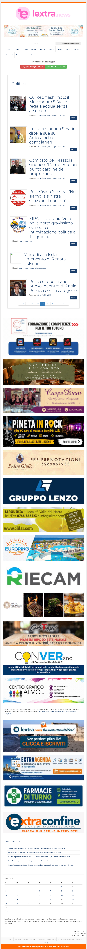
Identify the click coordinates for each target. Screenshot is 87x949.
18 (17, 899)
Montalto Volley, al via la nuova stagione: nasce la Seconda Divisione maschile (34, 861)
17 (6, 899)
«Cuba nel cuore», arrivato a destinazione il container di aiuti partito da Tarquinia (35, 852)
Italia (51, 49)
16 (73, 895)
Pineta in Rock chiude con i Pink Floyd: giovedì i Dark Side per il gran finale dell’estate (36, 848)
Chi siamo (18, 939)
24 (6, 903)
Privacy (18, 55)
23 (73, 899)
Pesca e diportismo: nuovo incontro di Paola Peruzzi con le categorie (53, 286)
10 (6, 895)
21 (51, 899)
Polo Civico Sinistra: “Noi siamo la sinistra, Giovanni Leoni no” (53, 196)
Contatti (76, 49)
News (8, 49)
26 (28, 903)
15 (62, 895)
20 (39, 899)
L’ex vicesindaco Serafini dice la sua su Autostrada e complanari (53, 135)
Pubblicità (9, 55)
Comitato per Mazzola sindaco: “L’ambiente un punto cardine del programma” (53, 167)
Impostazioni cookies (70, 43)
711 (48, 304)
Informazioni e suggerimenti (46, 939)
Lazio (59, 49)
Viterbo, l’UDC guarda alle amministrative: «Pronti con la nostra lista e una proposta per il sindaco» (41, 865)
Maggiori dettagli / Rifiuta (32, 67)
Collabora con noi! (29, 939)
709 (37, 304)
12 (28, 895)
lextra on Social (30, 55)
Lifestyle (43, 49)
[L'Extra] (43, 13)
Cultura (33, 49)
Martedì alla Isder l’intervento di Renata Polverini (45, 259)
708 (32, 304)
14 (51, 895)
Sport (26, 49)
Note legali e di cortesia (66, 939)
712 (53, 304)
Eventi (17, 49)
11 (17, 895)
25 (17, 903)
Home (11, 939)
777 (63, 304)
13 (39, 895)
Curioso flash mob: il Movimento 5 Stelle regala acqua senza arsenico (49, 104)
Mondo (68, 49)
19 (28, 899)
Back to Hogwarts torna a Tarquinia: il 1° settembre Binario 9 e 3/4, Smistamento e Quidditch (39, 857)
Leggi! (73, 118)
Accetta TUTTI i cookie (56, 67)
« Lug (6, 911)
